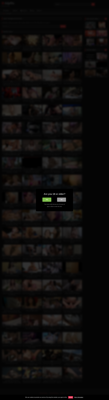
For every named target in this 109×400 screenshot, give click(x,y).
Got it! (70, 397)
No (61, 199)
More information (78, 397)
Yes (47, 199)
